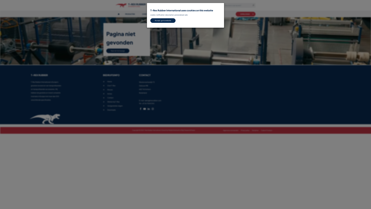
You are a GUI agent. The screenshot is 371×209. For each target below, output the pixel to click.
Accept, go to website (163, 20)
